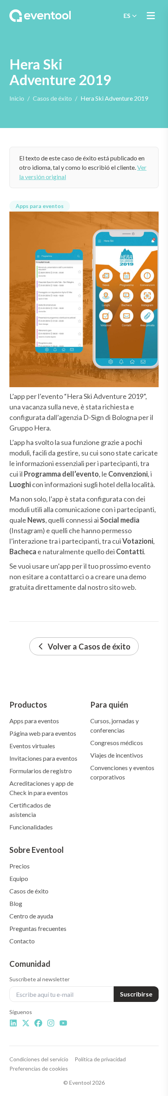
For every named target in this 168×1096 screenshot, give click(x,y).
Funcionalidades (31, 827)
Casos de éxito (52, 98)
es (126, 15)
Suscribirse (136, 994)
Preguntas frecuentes (37, 928)
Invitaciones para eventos (43, 758)
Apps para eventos (34, 720)
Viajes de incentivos (116, 755)
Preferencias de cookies (38, 1068)
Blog (15, 903)
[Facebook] (38, 1023)
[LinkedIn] (13, 1023)
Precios (19, 866)
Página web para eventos (42, 733)
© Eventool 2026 (84, 1082)
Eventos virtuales (32, 745)
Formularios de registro (40, 770)
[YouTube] (63, 1023)
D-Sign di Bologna (110, 417)
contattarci (67, 576)
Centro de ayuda (31, 916)
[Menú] (151, 15)
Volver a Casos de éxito (89, 646)
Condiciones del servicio (38, 1059)
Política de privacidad (100, 1059)
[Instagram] (51, 1023)
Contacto (22, 941)
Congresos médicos (116, 742)
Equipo (18, 878)
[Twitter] (26, 1023)
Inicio (16, 98)
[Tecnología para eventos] (40, 16)
